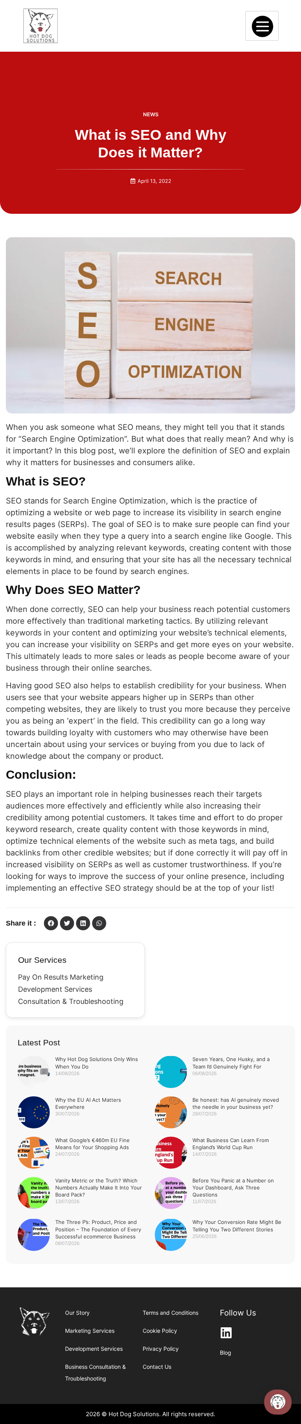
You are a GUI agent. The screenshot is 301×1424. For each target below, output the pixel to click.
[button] (51, 923)
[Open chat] (278, 1402)
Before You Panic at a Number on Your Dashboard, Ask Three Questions (233, 1187)
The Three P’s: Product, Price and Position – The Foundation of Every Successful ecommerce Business (98, 1229)
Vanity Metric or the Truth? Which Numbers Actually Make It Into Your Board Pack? (98, 1187)
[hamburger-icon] (262, 26)
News (150, 114)
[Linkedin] (226, 1333)
